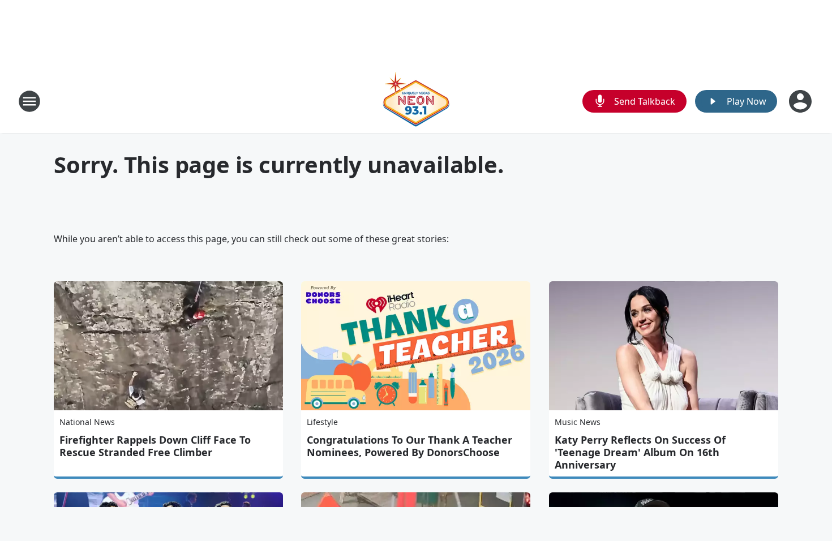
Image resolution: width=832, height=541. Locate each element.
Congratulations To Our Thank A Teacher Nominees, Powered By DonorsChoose (409, 445)
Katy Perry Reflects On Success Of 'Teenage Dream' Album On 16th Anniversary (640, 452)
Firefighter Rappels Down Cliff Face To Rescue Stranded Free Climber (155, 445)
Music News (578, 422)
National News (87, 422)
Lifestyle (322, 422)
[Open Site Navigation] (29, 101)
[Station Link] (416, 101)
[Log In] (801, 101)
